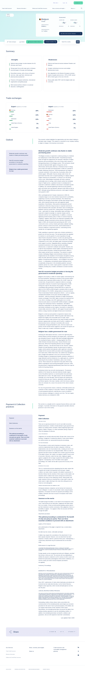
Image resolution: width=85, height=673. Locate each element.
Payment (11, 418)
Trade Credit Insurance (11, 651)
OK (78, 41)
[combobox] (68, 42)
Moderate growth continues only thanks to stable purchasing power (18, 154)
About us (31, 651)
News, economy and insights (36, 647)
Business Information (10, 654)
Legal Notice (8, 669)
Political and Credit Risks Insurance (13, 657)
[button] (22, 8)
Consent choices (46, 669)
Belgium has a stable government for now (18, 170)
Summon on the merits (15, 428)
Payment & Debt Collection (36, 41)
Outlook (22, 41)
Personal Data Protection (20, 669)
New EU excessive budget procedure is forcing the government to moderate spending (18, 162)
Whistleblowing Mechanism (34, 669)
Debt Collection (13, 423)
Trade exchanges (12, 41)
